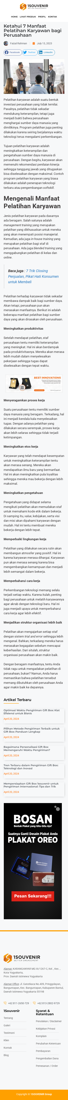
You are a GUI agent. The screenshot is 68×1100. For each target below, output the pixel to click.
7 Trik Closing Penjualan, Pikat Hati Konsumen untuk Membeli (33, 276)
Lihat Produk (28, 16)
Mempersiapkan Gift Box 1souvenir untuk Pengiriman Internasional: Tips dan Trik (31, 785)
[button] (13, 52)
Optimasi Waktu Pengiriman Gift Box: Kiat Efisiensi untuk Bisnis (32, 712)
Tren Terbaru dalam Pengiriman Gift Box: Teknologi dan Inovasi (31, 767)
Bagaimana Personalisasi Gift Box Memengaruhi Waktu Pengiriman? (27, 748)
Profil (42, 16)
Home (14, 16)
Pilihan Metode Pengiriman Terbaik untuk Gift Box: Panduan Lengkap (32, 730)
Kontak (52, 16)
